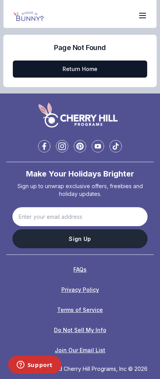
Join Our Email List (80, 350)
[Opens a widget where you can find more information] (34, 365)
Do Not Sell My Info (80, 330)
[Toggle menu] (142, 15)
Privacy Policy (80, 289)
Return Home (80, 69)
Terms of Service (80, 309)
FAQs (80, 269)
